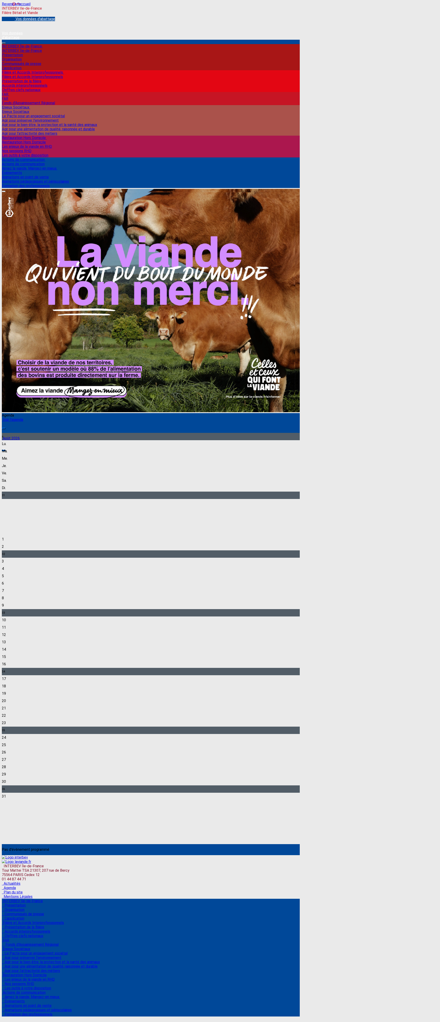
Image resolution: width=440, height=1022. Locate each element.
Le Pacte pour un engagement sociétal (33, 116)
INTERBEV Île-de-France (22, 46)
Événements (12, 173)
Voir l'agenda (12, 419)
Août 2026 (11, 438)
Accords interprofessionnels (24, 85)
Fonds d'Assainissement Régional (28, 103)
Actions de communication (24, 159)
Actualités (11, 883)
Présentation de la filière (21, 81)
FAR (5, 94)
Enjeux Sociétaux (16, 107)
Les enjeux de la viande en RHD (27, 146)
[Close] (4, 191)
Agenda (9, 888)
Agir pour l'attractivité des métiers (29, 133)
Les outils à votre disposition (25, 155)
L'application (12, 68)
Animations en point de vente (25, 177)
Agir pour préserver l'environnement (30, 120)
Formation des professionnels (26, 186)
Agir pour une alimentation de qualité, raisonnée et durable (48, 129)
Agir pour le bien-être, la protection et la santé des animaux (49, 125)
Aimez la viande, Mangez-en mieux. (29, 168)
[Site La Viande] (16, 862)
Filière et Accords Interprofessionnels (33, 72)
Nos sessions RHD (16, 151)
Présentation (12, 55)
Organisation (12, 59)
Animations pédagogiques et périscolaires (35, 181)
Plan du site (12, 892)
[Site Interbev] (15, 857)
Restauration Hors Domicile (24, 138)
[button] (4, 428)
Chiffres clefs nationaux (21, 90)
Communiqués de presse (21, 64)
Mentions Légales (17, 896)
